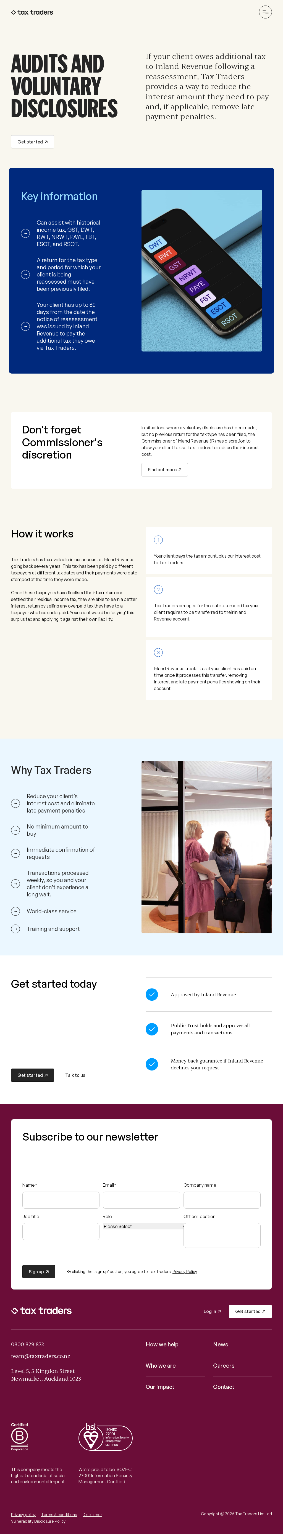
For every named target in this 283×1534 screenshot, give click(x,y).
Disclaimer (92, 1514)
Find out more (162, 469)
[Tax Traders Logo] (32, 12)
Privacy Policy (184, 1271)
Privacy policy (23, 1514)
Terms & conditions (59, 1514)
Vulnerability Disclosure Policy (38, 1521)
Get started (30, 142)
